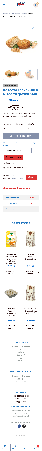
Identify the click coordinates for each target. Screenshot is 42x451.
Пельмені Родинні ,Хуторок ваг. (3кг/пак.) (11, 312)
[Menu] (6, 5)
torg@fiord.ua (21, 402)
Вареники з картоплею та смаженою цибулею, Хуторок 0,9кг (11, 259)
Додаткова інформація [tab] (16, 188)
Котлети (31, 197)
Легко (30, 203)
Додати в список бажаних (16, 168)
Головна (6, 14)
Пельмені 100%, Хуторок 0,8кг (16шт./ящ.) (30, 311)
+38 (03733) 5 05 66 (21, 399)
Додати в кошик (10, 273)
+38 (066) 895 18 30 (21, 396)
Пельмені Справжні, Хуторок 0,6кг (30, 257)
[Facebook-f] (19, 426)
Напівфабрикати (18, 14)
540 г (30, 209)
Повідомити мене (13, 157)
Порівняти (10, 163)
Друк (32, 177)
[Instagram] (24, 426)
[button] (33, 27)
